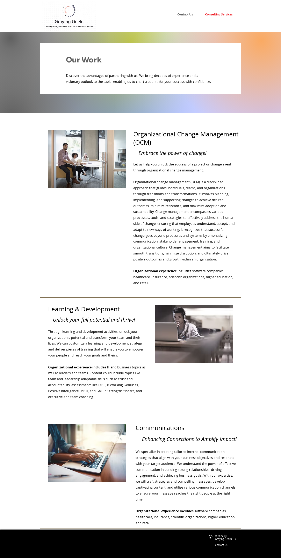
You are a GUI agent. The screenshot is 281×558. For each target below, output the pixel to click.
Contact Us (221, 544)
